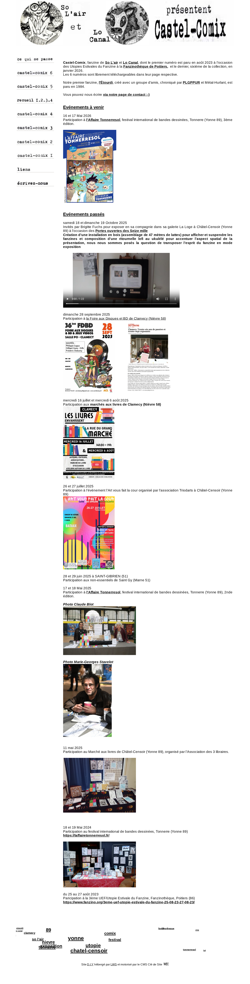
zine (206, 930)
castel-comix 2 (25, 142)
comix (102, 933)
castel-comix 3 (25, 128)
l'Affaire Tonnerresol (103, 120)
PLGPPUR (191, 82)
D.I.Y (90, 964)
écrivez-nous (24, 183)
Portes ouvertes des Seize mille (121, 231)
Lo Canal (130, 62)
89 (58, 930)
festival (106, 939)
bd (214, 951)
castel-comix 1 (25, 155)
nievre (58, 942)
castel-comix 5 (25, 87)
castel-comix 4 (25, 114)
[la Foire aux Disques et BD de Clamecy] (123, 392)
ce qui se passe (26, 60)
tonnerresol (180, 949)
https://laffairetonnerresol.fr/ (86, 835)
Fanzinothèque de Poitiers (145, 66)
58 (172, 928)
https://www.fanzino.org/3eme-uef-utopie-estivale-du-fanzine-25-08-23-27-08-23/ (129, 902)
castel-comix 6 (25, 73)
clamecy (18, 933)
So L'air (111, 62)
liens (20, 169)
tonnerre (57, 947)
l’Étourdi (106, 82)
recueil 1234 (24, 100)
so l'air (48, 939)
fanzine (22, 935)
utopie (102, 945)
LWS (114, 964)
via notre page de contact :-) (126, 94)
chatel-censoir (97, 950)
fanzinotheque (157, 928)
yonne (66, 938)
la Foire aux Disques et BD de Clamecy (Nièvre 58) (126, 318)
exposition (40, 946)
